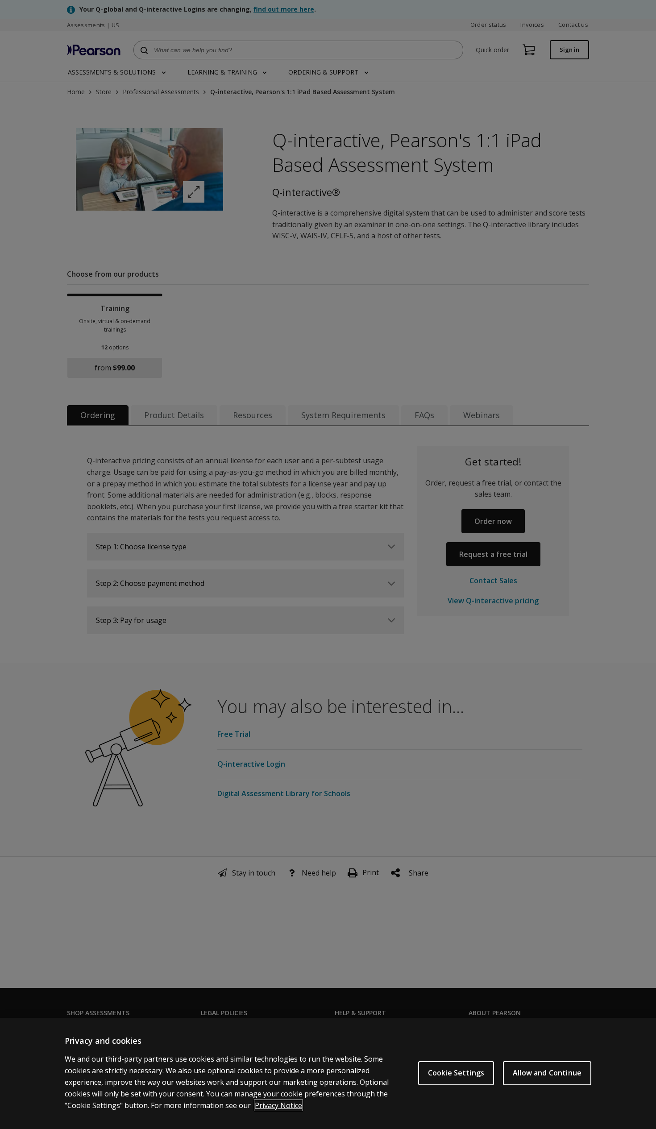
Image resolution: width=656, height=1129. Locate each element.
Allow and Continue (547, 1073)
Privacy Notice (278, 1105)
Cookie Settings (456, 1073)
